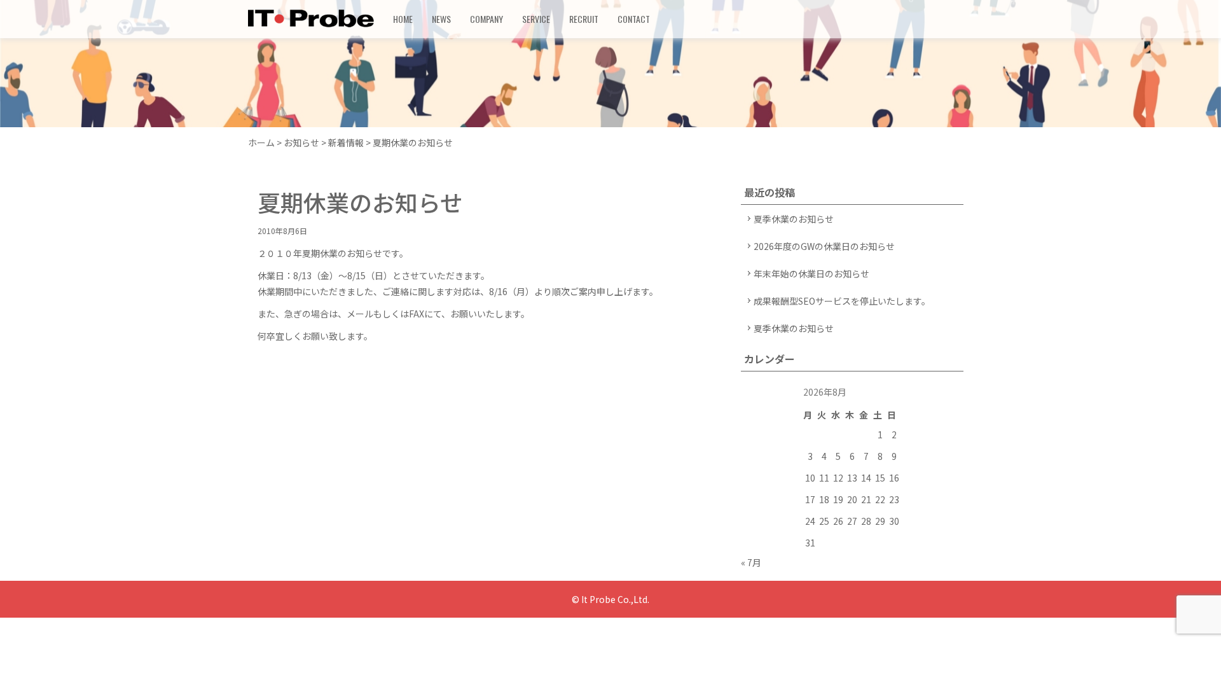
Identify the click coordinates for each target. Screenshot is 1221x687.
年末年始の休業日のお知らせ (811, 273)
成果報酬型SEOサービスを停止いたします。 (842, 301)
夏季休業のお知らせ (794, 218)
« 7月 (751, 562)
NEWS (441, 18)
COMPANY (486, 18)
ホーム (261, 142)
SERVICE (536, 18)
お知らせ (301, 142)
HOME (403, 18)
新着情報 (346, 142)
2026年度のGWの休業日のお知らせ (824, 246)
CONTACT (633, 18)
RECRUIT (583, 18)
